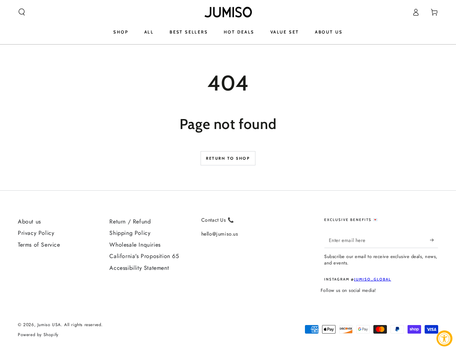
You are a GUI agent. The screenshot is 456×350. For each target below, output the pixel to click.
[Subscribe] (434, 240)
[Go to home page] (228, 12)
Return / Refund (130, 221)
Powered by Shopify (38, 335)
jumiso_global (372, 279)
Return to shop (228, 158)
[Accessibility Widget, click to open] (444, 338)
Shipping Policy (129, 233)
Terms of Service (39, 245)
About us (29, 221)
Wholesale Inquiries (134, 245)
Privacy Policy (36, 233)
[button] (21, 12)
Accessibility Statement (139, 268)
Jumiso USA (49, 324)
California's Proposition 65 (144, 256)
